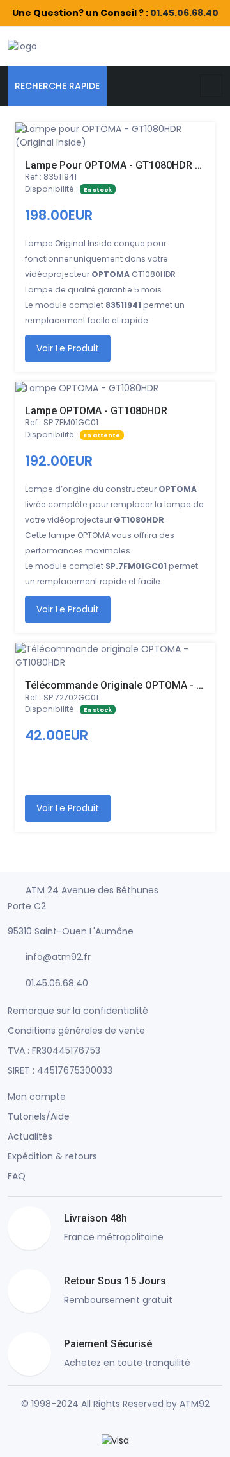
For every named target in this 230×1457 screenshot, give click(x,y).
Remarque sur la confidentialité (78, 1010)
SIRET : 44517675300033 (60, 1070)
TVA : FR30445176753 (54, 1050)
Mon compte (37, 1096)
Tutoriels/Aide (39, 1116)
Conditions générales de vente (76, 1030)
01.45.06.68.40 (184, 12)
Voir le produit (67, 348)
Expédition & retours (52, 1156)
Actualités (30, 1136)
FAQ (17, 1176)
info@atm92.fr (58, 956)
